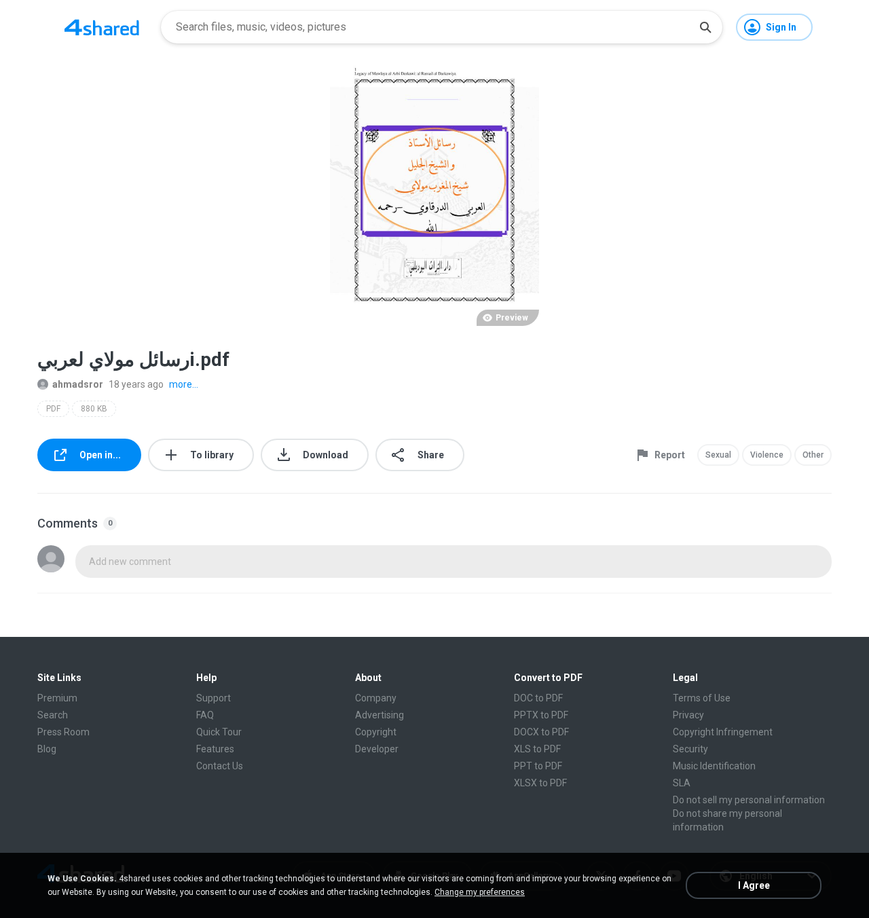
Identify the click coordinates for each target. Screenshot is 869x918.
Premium (57, 698)
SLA (681, 782)
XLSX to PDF (540, 782)
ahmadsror (77, 384)
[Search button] (705, 27)
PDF (53, 409)
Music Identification (714, 765)
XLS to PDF (537, 748)
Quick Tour (219, 732)
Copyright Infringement (723, 732)
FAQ (205, 715)
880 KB (94, 409)
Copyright (375, 732)
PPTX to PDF (541, 715)
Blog (46, 748)
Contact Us (219, 765)
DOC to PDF (538, 698)
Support (213, 698)
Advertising (379, 715)
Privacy (688, 715)
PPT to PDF (538, 765)
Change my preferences (479, 892)
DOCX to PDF (541, 732)
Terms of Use (702, 698)
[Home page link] (101, 27)
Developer (377, 748)
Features (215, 748)
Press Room (63, 732)
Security (690, 748)
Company (375, 698)
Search (52, 715)
